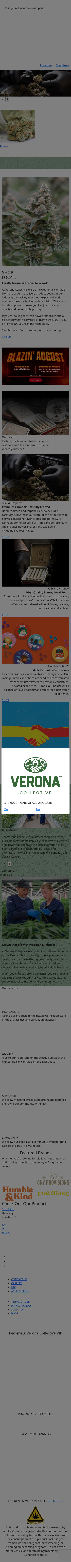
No (38, 809)
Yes (6, 809)
